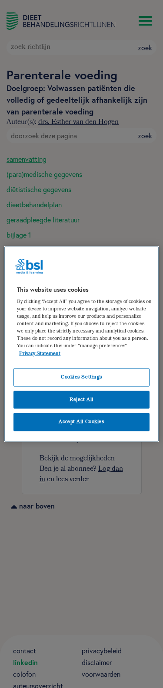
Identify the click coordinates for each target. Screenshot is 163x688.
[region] (81, 344)
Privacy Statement (39, 353)
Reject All (81, 399)
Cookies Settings (81, 377)
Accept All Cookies (81, 422)
